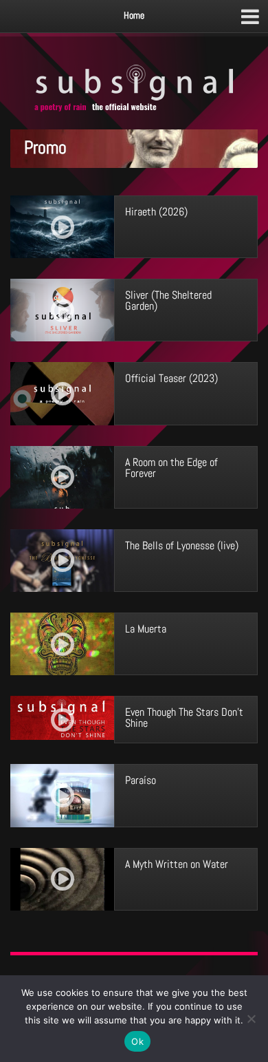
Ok (137, 1041)
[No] (251, 1019)
